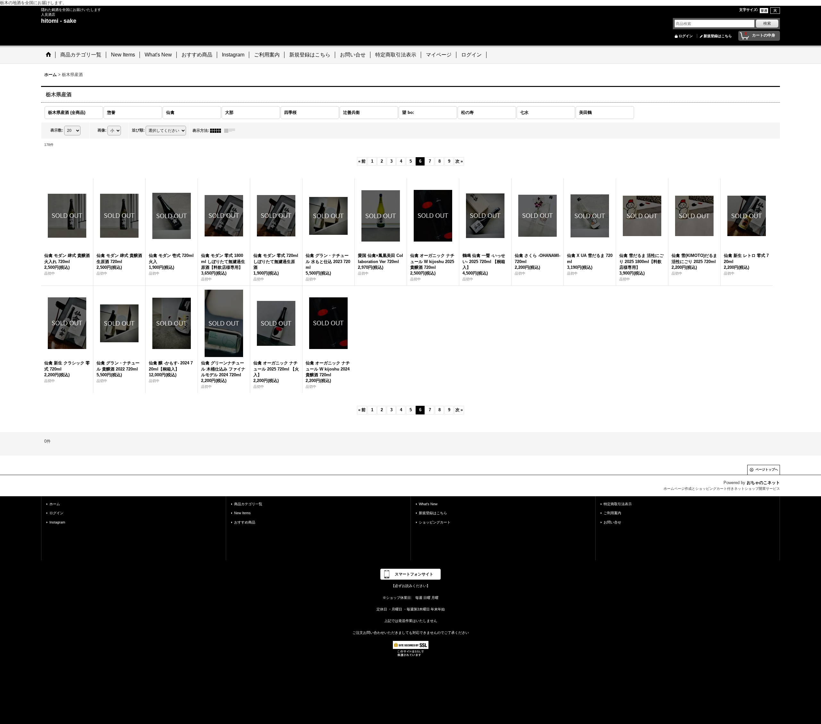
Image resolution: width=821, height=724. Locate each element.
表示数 (56, 130)
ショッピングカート (435, 522)
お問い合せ (612, 522)
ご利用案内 (612, 513)
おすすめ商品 (244, 522)
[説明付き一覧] (231, 130)
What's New (428, 504)
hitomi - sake (58, 21)
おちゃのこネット (763, 482)
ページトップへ (767, 469)
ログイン (686, 36)
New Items (242, 513)
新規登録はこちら (718, 36)
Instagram (57, 522)
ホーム (54, 504)
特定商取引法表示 (618, 504)
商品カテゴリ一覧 (248, 504)
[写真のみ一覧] (217, 130)
